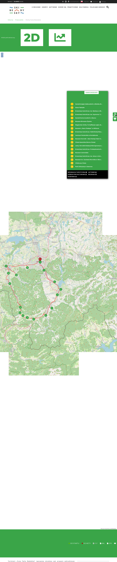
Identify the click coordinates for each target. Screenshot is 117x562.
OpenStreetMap (106, 528)
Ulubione (95, 1)
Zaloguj (103, 1)
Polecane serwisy (97, 7)
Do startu (74, 543)
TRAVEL (18, 1)
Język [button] (86, 1)
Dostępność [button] (74, 1)
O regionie (36, 7)
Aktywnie (53, 7)
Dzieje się (62, 7)
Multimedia (84, 7)
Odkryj (45, 7)
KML (103, 543)
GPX (110, 543)
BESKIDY (10, 1)
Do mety (87, 543)
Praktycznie (72, 7)
